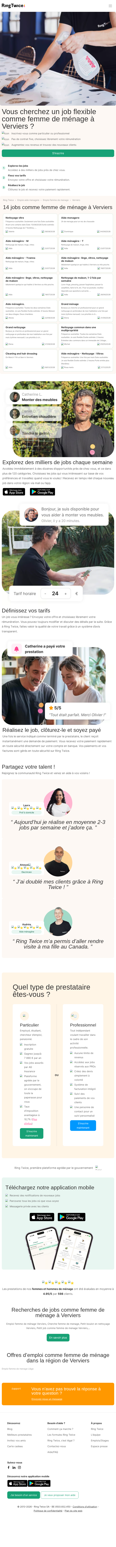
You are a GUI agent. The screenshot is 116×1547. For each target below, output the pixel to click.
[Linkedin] (14, 1468)
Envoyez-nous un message (47, 1399)
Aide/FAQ (52, 1452)
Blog (9, 1428)
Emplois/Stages (100, 1440)
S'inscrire (58, 153)
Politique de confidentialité (48, 1510)
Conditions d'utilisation (85, 1506)
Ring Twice (8, 200)
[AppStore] (13, 492)
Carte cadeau (15, 1446)
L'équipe (95, 1434)
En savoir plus (58, 1337)
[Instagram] (19, 1468)
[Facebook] (8, 1468)
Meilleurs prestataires (19, 1434)
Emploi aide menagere (28, 200)
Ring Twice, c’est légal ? (60, 1440)
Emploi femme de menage (56, 200)
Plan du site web (73, 1510)
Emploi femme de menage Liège (18, 1368)
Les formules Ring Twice (61, 1434)
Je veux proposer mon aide (59, 1495)
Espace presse (99, 1446)
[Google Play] (42, 492)
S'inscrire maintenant (31, 1133)
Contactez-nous (56, 1446)
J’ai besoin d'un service (23, 1495)
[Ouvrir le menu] (110, 6)
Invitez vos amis (16, 1440)
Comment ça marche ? (60, 1428)
